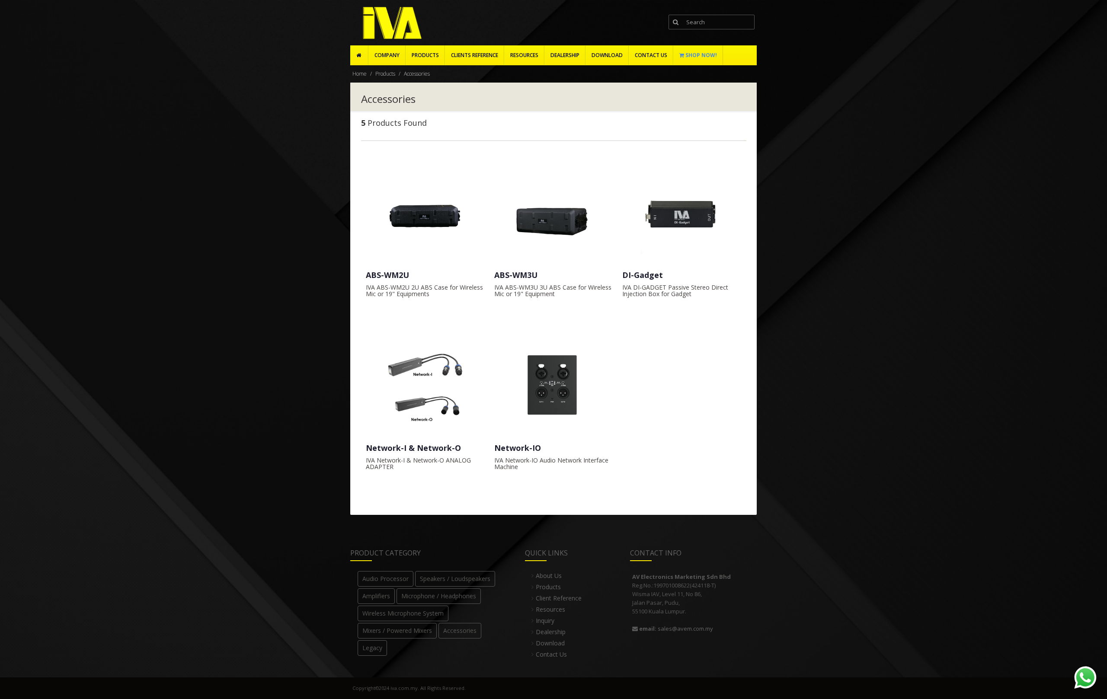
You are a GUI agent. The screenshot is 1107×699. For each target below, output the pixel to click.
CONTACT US (651, 55)
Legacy (372, 648)
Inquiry (545, 620)
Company (387, 55)
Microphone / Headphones (438, 596)
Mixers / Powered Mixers (397, 630)
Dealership (551, 632)
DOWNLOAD (607, 55)
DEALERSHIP (564, 55)
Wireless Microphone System (403, 613)
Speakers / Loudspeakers (455, 579)
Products (425, 55)
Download (550, 643)
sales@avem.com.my (685, 628)
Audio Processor (385, 579)
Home (359, 73)
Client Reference (559, 598)
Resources (550, 609)
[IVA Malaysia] (390, 23)
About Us (549, 575)
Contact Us (551, 654)
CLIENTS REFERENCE (474, 55)
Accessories (417, 73)
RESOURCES (524, 55)
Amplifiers (376, 596)
